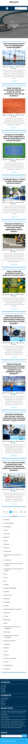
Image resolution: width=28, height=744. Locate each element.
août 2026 (3, 685)
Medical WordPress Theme (14, 741)
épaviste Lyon (8, 595)
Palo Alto (14, 2)
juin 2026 (3, 688)
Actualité (6, 519)
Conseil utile (7, 551)
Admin (14, 66)
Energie (6, 584)
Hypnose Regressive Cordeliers (12, 609)
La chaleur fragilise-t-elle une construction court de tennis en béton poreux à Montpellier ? (13, 726)
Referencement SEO (9, 640)
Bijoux (6, 540)
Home (12, 21)
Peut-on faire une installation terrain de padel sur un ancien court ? (14, 273)
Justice (6, 616)
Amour (6, 530)
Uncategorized (8, 665)
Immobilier (7, 612)
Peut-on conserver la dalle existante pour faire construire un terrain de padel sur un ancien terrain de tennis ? (14, 466)
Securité (6, 654)
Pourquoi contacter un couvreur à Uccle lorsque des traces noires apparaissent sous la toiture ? (14, 228)
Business (6, 547)
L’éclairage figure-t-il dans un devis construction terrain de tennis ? (14, 181)
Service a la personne (10, 658)
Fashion (6, 605)
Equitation (7, 598)
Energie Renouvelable (10, 588)
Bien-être (7, 537)
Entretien (6, 591)
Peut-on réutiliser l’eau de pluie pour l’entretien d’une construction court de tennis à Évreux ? (13, 723)
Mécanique (7, 619)
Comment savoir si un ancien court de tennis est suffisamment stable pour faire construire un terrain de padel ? (14, 320)
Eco (5, 581)
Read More (14, 81)
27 (21, 512)
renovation (7, 644)
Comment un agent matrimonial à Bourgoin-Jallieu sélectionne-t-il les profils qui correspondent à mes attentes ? (14, 713)
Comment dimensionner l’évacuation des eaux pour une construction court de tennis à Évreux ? (14, 720)
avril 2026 (3, 692)
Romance (6, 647)
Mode (5, 623)
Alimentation (7, 526)
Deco (5, 574)
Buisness (6, 544)
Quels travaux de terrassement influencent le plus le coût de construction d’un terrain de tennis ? (14, 92)
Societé (6, 661)
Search (25, 9)
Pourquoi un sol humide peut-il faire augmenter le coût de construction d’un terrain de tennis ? (14, 138)
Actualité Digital (8, 523)
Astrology (7, 533)
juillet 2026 (3, 687)
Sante (5, 651)
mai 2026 (3, 690)
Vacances (7, 669)
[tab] (7, 8)
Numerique (7, 632)
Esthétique (7, 602)
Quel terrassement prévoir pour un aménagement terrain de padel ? (14, 46)
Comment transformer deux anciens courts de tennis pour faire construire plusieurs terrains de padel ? (14, 418)
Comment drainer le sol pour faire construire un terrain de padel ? (13, 717)
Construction (7, 560)
